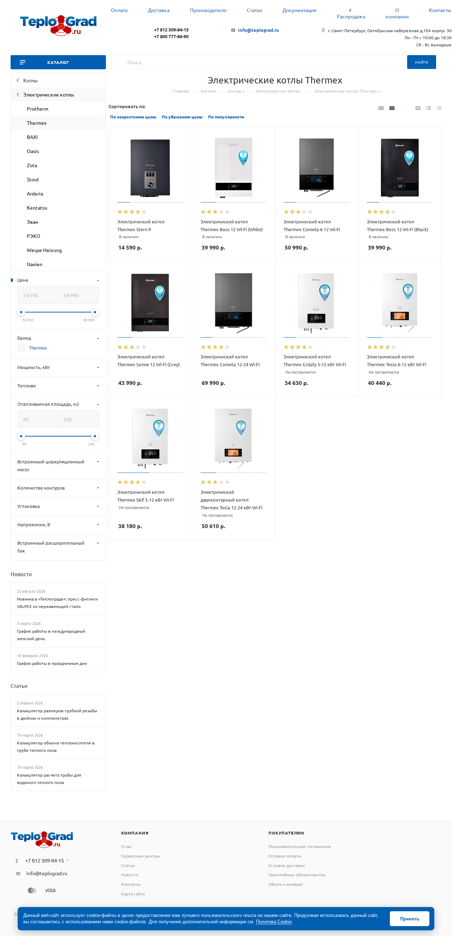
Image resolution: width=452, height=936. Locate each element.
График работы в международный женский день (51, 634)
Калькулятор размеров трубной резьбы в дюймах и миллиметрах (57, 714)
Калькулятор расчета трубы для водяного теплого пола (49, 778)
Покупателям (286, 833)
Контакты (131, 884)
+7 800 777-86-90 (171, 36)
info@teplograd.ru (258, 30)
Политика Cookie (274, 921)
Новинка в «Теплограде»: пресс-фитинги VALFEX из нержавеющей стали (57, 602)
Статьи (19, 685)
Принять (410, 919)
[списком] (428, 108)
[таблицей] (439, 108)
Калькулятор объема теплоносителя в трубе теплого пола (56, 746)
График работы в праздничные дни (52, 663)
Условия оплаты (284, 856)
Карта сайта (133, 893)
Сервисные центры (140, 856)
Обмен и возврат (285, 884)
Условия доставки (286, 865)
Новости (21, 574)
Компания (134, 833)
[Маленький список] (381, 108)
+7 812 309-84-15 (171, 29)
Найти (421, 62)
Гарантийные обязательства (296, 874)
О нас (126, 846)
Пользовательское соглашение (299, 846)
